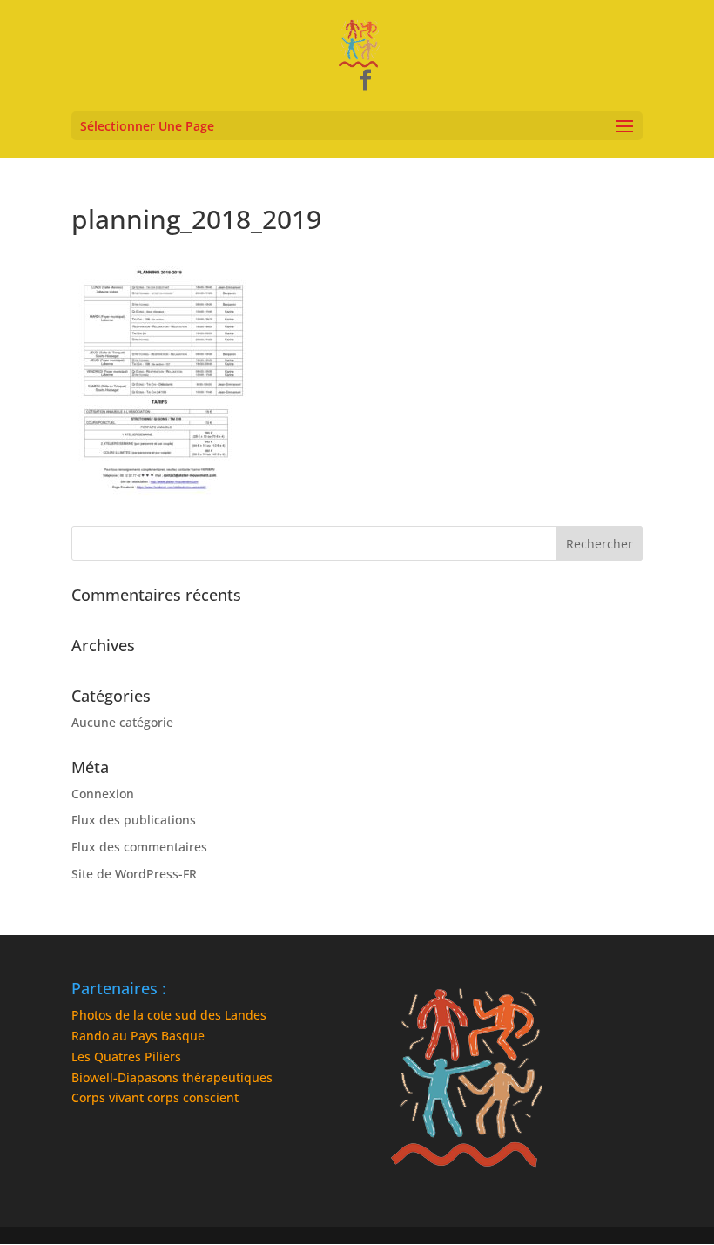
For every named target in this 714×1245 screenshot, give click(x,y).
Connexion (102, 793)
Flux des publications (133, 819)
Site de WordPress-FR (134, 873)
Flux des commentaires (139, 846)
